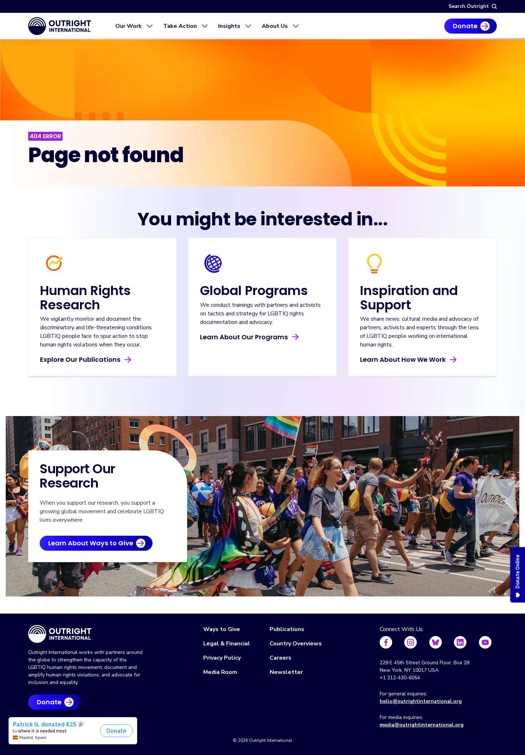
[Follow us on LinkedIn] (460, 642)
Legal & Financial (226, 644)
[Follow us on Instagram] (410, 642)
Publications (287, 629)
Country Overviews (296, 644)
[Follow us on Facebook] (386, 642)
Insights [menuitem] (229, 26)
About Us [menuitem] (275, 26)
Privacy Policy (222, 658)
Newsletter (286, 672)
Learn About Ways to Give (90, 543)
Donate (465, 25)
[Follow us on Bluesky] (435, 642)
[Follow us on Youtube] (485, 642)
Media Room (220, 672)
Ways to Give (221, 629)
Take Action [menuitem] (180, 26)
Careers (280, 658)
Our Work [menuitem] (128, 26)
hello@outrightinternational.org (421, 701)
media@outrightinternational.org (422, 724)
